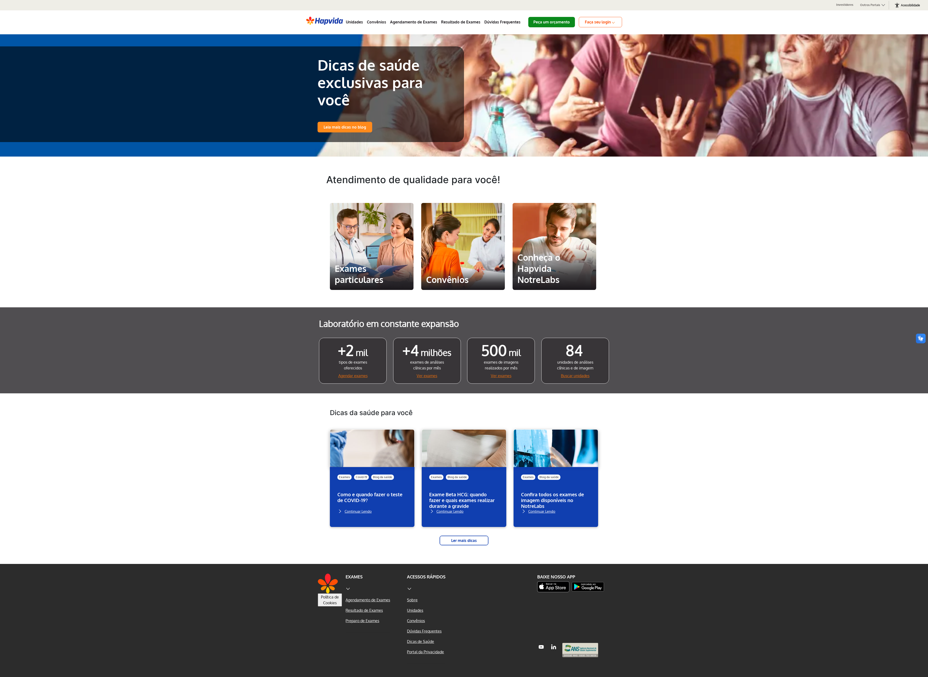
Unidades (354, 22)
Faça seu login (598, 22)
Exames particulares (371, 212)
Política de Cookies (330, 600)
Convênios (376, 22)
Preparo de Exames (362, 620)
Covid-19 (361, 477)
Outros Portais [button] (870, 5)
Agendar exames (353, 375)
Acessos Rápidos (426, 576)
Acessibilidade (910, 5)
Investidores (844, 5)
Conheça (372, 279)
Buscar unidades (575, 375)
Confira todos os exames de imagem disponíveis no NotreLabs (552, 500)
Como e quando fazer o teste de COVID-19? (369, 497)
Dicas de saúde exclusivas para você (370, 82)
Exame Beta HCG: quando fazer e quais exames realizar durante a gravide (462, 500)
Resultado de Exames (460, 22)
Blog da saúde (382, 477)
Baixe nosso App (556, 576)
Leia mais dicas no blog (345, 127)
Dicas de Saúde (420, 641)
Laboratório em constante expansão (389, 323)
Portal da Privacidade (425, 651)
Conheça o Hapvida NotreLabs (552, 215)
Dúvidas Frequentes (502, 22)
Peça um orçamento (551, 22)
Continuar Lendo (358, 511)
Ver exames (427, 375)
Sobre (412, 600)
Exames (344, 477)
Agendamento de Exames (413, 22)
